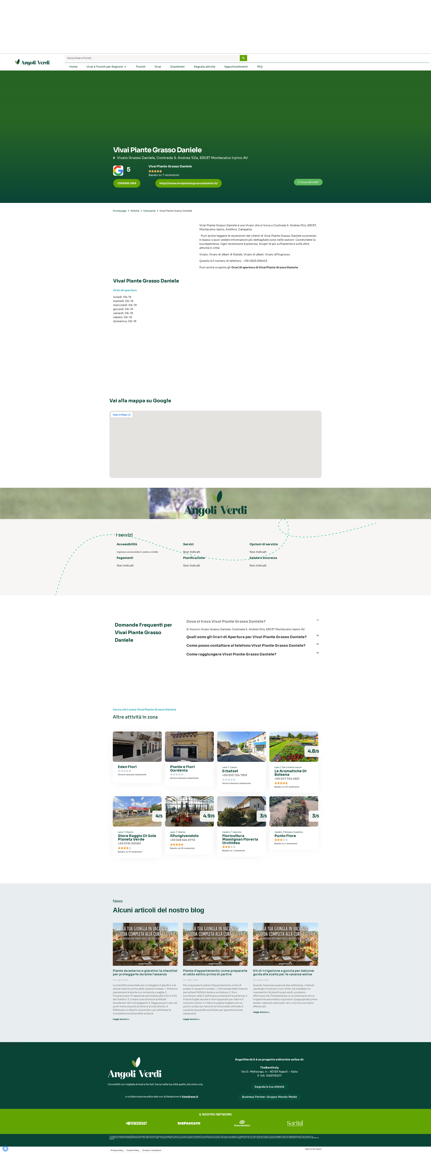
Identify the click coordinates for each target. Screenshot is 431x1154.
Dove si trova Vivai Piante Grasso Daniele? (226, 621)
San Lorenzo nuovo (292, 767)
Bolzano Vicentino (294, 832)
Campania (149, 210)
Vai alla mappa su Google (140, 401)
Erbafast (230, 771)
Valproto (237, 832)
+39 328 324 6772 (182, 840)
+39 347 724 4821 (286, 778)
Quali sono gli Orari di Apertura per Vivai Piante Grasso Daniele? (246, 637)
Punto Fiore (285, 836)
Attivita (134, 210)
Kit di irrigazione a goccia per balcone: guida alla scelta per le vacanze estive (283, 972)
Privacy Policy (117, 1150)
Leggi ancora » (121, 1019)
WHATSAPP (113, 1142)
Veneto (226, 832)
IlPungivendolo (184, 836)
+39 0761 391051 (129, 843)
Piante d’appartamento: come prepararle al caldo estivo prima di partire (215, 972)
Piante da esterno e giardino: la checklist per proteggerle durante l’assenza (145, 972)
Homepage (119, 210)
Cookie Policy (133, 1150)
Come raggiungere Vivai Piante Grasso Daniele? (231, 654)
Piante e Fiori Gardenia (182, 769)
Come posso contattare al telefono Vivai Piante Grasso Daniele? (245, 645)
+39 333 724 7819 (234, 775)
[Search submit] (243, 58)
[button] (188, 183)
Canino (233, 767)
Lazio (224, 767)
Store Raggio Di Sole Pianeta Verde (137, 838)
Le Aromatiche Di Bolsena (290, 773)
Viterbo (129, 832)
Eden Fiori (127, 767)
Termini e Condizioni (151, 1150)
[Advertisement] (215, 26)
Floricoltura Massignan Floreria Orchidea (240, 839)
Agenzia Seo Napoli (313, 1149)
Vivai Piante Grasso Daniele (170, 166)
